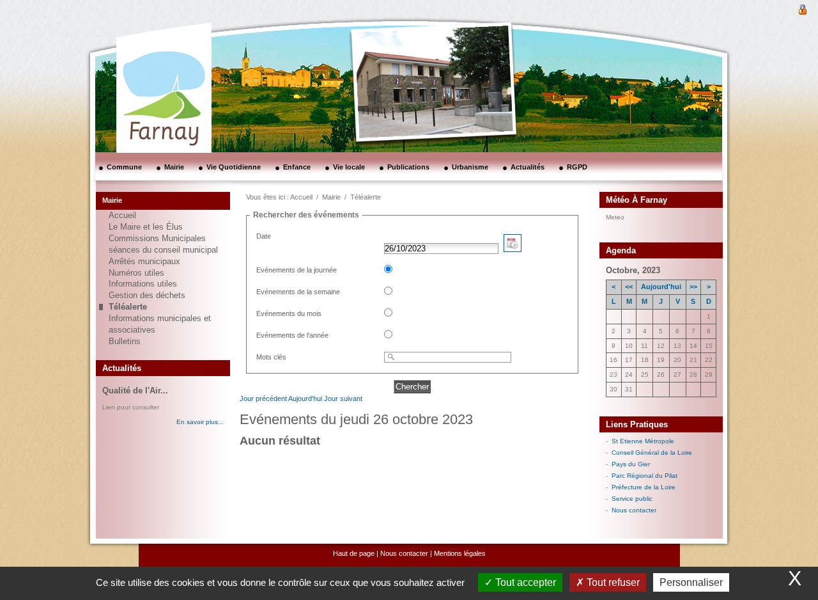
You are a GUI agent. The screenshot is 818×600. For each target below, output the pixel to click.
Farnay (640, 216)
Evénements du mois (288, 313)
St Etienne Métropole (643, 441)
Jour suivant (343, 398)
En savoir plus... (200, 421)
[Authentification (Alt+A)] (802, 8)
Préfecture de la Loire (643, 487)
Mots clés (271, 357)
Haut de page (353, 553)
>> (693, 286)
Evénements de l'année (292, 335)
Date (263, 236)
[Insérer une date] (512, 249)
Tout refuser (612, 582)
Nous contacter (634, 510)
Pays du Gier (631, 464)
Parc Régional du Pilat (644, 475)
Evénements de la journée (296, 270)
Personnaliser (691, 582)
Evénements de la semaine (298, 292)
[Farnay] (147, 54)
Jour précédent (263, 398)
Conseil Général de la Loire (652, 452)
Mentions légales (460, 553)
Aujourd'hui (305, 398)
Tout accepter (524, 582)
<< (629, 286)
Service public (632, 498)
